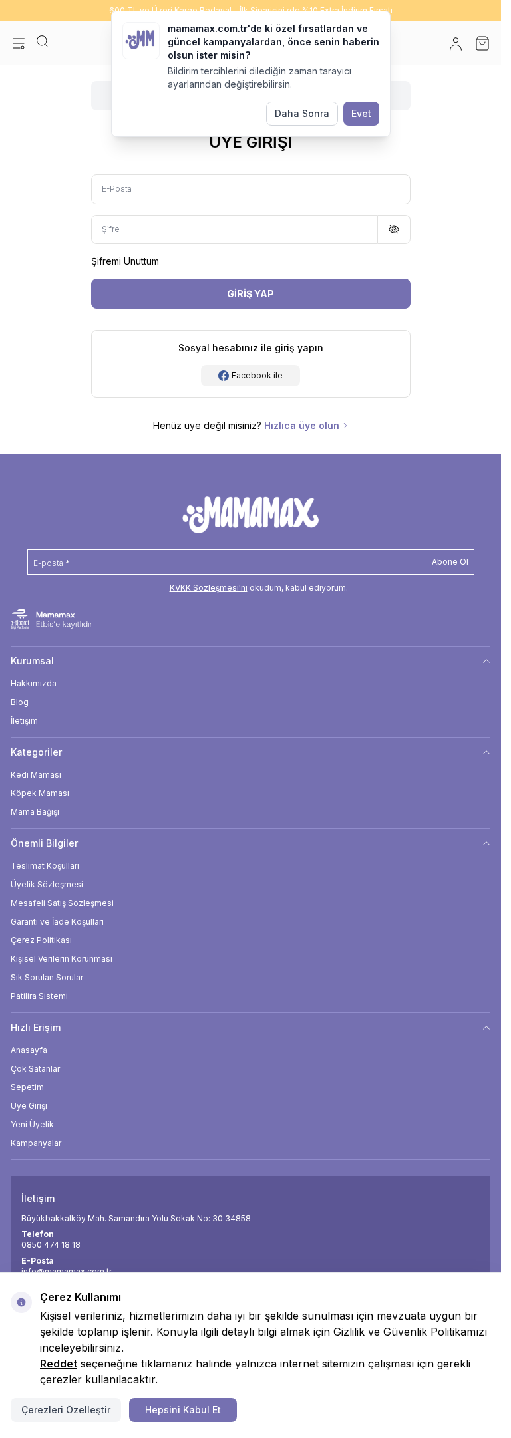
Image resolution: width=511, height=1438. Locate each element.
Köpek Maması (40, 793)
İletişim (24, 721)
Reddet (58, 1363)
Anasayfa (29, 1050)
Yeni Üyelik (32, 1124)
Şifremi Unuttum (125, 261)
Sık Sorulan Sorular (47, 977)
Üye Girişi (29, 1106)
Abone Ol (450, 562)
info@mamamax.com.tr (66, 1271)
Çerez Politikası (41, 940)
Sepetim (27, 1087)
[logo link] (250, 514)
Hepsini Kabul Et (183, 1409)
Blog (20, 702)
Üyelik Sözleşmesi (47, 884)
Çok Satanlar (35, 1069)
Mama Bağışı (35, 812)
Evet (361, 113)
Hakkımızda (34, 683)
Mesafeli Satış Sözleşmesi (62, 903)
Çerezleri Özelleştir (65, 1409)
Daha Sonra (302, 113)
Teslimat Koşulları (45, 866)
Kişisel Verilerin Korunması (61, 959)
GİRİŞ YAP (250, 293)
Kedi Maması (36, 775)
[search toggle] (43, 43)
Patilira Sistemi (39, 996)
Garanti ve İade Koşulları (57, 922)
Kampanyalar (36, 1143)
